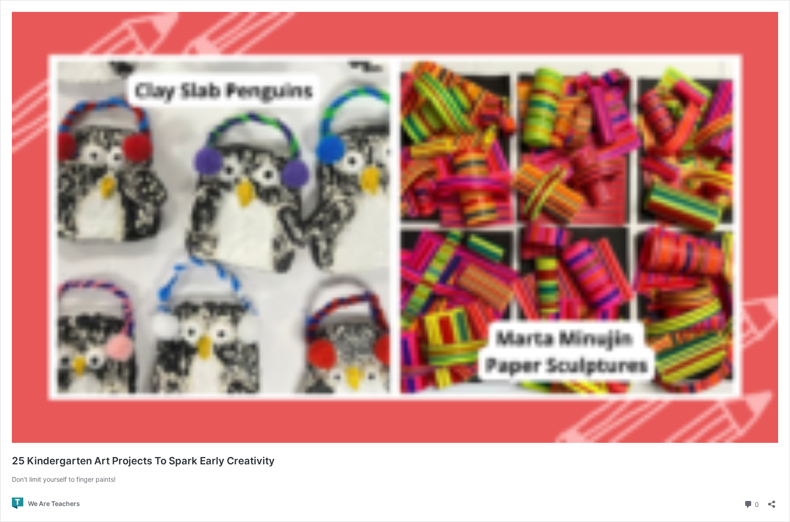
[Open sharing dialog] (771, 501)
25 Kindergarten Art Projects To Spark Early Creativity (143, 461)
